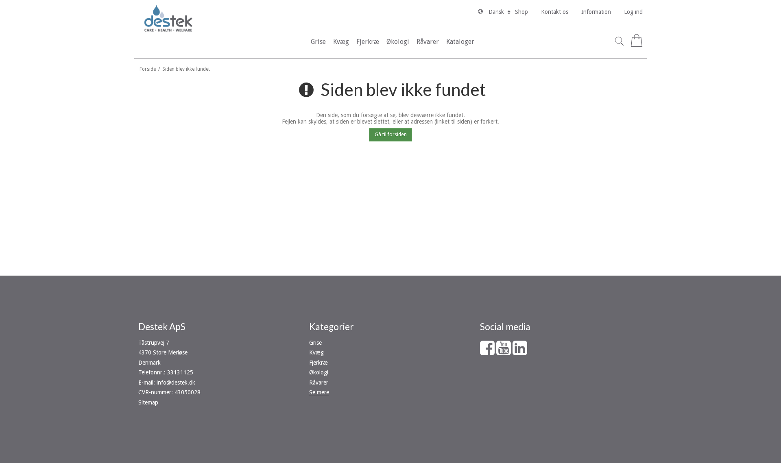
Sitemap (148, 402)
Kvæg (316, 352)
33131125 (180, 372)
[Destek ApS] (168, 18)
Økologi (318, 372)
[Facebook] (487, 352)
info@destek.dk (176, 382)
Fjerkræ (318, 362)
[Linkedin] (520, 352)
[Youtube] (503, 352)
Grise (315, 342)
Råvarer (318, 382)
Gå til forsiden (391, 134)
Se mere (319, 392)
